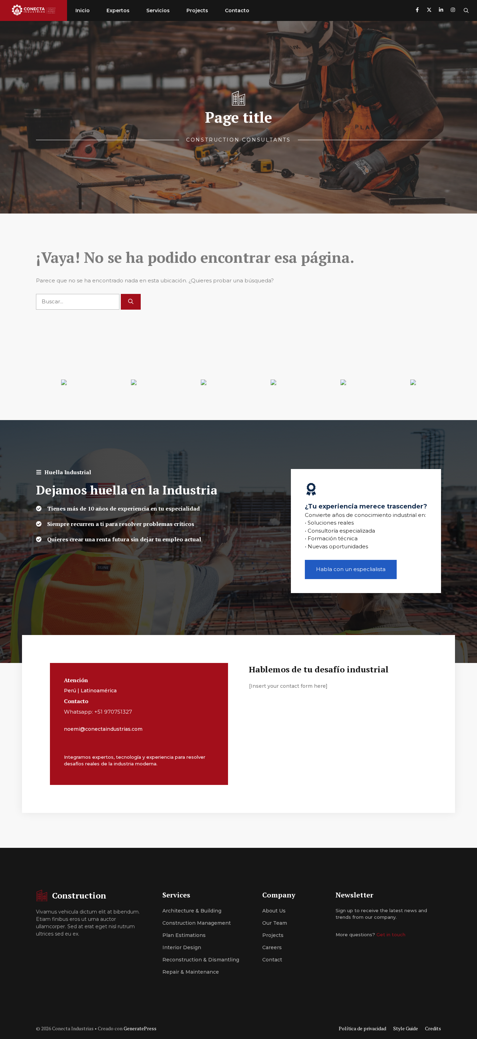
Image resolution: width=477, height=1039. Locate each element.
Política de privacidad (362, 1028)
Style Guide (405, 1028)
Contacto (237, 10)
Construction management (196, 923)
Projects (197, 10)
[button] (466, 10)
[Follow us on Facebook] (417, 10)
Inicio (82, 10)
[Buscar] (131, 302)
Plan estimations (184, 935)
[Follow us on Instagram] (452, 10)
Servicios (158, 10)
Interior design (181, 947)
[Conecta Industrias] (33, 10)
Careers (272, 947)
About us (274, 911)
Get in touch (390, 934)
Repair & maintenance (190, 972)
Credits (433, 1028)
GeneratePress (140, 1028)
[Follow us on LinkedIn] (441, 10)
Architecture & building (191, 911)
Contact (272, 960)
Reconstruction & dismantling (200, 960)
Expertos (118, 10)
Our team (274, 923)
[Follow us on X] (429, 10)
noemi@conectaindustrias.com (103, 729)
